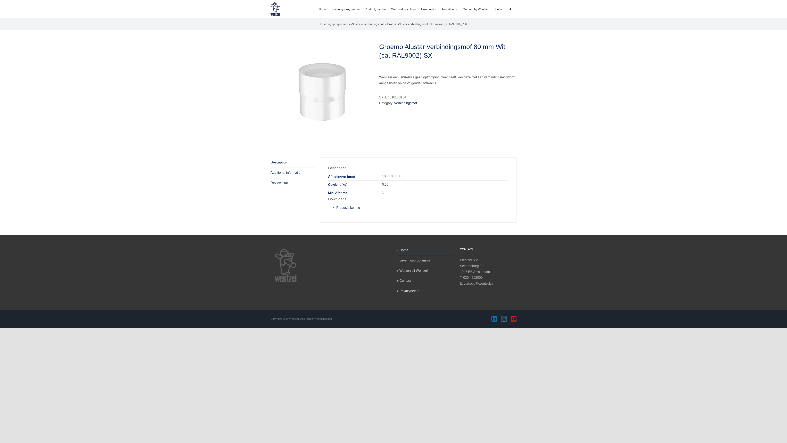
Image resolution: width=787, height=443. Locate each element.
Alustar (355, 24)
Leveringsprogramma (334, 24)
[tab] (293, 163)
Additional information (286, 172)
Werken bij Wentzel (413, 270)
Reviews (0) (279, 183)
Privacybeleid (409, 291)
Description (279, 162)
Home (403, 250)
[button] (510, 8)
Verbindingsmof (374, 24)
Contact (405, 280)
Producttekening (348, 207)
